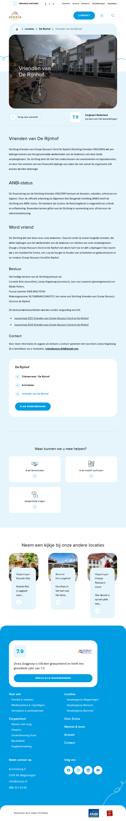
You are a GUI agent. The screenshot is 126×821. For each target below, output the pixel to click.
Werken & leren (74, 727)
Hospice (16, 729)
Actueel (76, 3)
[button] (24, 3)
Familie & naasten (22, 699)
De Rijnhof (22, 367)
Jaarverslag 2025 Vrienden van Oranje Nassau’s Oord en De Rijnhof (51, 318)
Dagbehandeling (21, 746)
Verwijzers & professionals (27, 710)
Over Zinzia (72, 719)
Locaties (69, 694)
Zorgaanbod (17, 719)
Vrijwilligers (112, 3)
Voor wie (15, 694)
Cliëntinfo (66, 3)
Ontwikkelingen (98, 3)
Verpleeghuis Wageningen (82, 699)
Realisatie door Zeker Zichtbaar (31, 813)
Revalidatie (18, 741)
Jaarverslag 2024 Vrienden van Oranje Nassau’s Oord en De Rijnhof (51, 324)
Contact (69, 743)
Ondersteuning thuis (23, 735)
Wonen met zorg (21, 724)
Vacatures (85, 3)
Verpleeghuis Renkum (80, 705)
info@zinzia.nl (18, 781)
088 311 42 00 (18, 787)
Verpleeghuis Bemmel (80, 710)
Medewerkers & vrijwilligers (28, 705)
